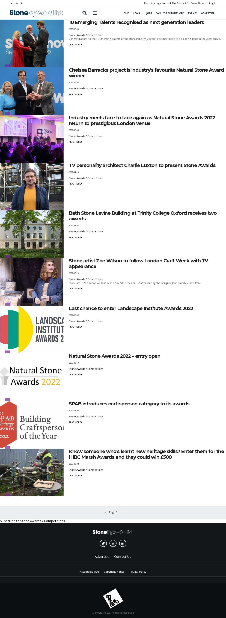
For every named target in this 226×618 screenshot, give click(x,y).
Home (125, 13)
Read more (75, 44)
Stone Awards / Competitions (86, 35)
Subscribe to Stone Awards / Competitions (32, 521)
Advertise (208, 13)
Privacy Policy (138, 571)
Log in (212, 3)
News (136, 13)
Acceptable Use (89, 571)
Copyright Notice (114, 571)
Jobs (149, 13)
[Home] (36, 13)
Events (193, 13)
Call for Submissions (170, 13)
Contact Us (122, 556)
